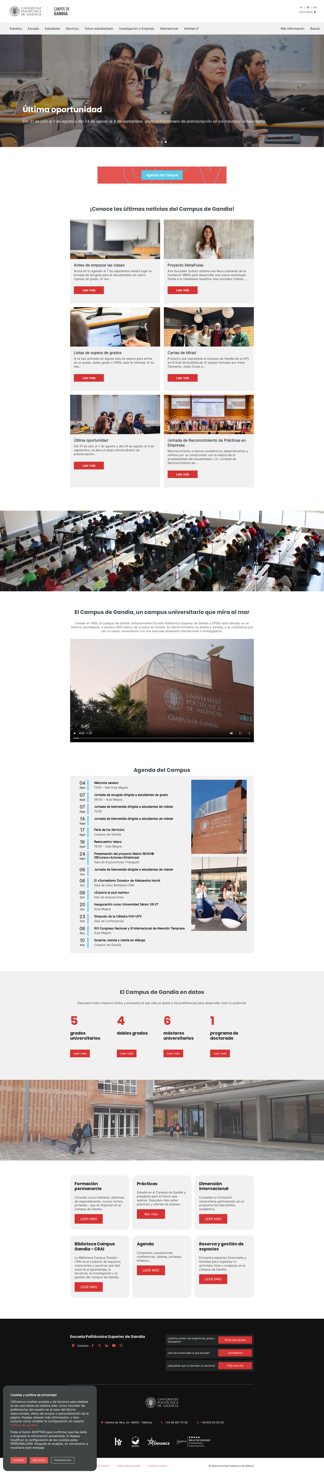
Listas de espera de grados (98, 352)
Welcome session (106, 783)
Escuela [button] (33, 28)
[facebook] (92, 1345)
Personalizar (62, 1460)
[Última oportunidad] (115, 425)
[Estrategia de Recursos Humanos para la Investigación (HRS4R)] (118, 1445)
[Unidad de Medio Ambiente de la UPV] (135, 1446)
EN (315, 7)
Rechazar (39, 1460)
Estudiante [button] (52, 28)
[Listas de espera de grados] (115, 337)
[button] (315, 29)
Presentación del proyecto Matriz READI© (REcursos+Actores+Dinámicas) (124, 855)
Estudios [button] (16, 28)
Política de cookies (99, 1465)
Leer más (93, 291)
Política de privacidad (128, 1465)
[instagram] (121, 1345)
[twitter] (99, 1345)
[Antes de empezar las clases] (115, 250)
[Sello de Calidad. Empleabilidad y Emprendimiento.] (193, 1446)
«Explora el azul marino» (111, 892)
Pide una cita (235, 1365)
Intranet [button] (189, 28)
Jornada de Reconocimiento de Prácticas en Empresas (207, 442)
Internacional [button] (169, 28)
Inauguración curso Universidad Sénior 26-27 (126, 904)
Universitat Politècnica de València (235, 1465)
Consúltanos (235, 1352)
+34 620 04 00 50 (212, 1422)
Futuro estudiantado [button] (99, 28)
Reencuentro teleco (108, 842)
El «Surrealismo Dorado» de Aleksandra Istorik (127, 880)
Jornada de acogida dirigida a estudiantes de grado (131, 795)
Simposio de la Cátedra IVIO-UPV (118, 916)
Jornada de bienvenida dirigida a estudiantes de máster (133, 806)
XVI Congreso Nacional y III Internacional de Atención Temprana (139, 928)
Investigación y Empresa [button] (136, 28)
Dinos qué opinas (235, 1339)
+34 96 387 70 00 (176, 1422)
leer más (151, 1214)
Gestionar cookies (157, 1465)
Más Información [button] (292, 28)
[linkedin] (107, 1345)
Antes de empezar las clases (99, 265)
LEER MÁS (88, 1219)
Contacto (82, 1345)
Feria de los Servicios (109, 830)
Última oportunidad (91, 440)
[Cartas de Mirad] (209, 341)
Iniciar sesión (306, 12)
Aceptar (19, 1460)
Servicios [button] (72, 28)
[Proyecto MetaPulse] (209, 245)
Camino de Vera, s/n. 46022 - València (128, 1422)
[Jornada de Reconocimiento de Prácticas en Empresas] (209, 420)
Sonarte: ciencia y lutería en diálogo (119, 940)
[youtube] (114, 1345)
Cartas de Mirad (182, 352)
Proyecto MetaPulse (185, 265)
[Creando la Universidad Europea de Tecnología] (158, 1445)
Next (319, 91)
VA (301, 7)
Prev (5, 91)
